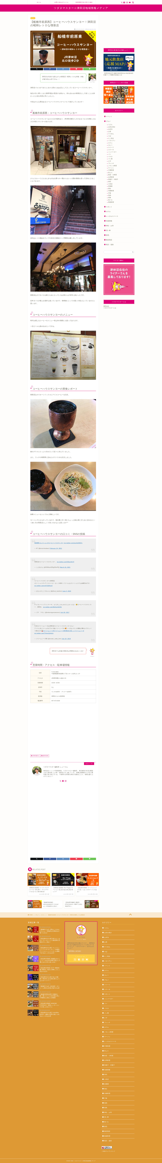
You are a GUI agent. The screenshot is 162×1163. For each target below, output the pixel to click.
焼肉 (109, 195)
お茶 (109, 131)
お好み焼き (111, 127)
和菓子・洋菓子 (113, 179)
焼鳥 (109, 197)
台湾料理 (111, 177)
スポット (109, 207)
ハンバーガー (112, 152)
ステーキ (111, 149)
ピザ (109, 161)
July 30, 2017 (64, 612)
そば (109, 136)
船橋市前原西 (45, 755)
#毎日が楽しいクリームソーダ (74, 631)
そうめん (111, 133)
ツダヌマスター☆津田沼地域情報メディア (81, 8)
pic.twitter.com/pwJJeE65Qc (73, 543)
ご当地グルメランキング (108, 1151)
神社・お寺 (110, 225)
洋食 (109, 193)
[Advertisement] (63, 798)
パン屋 (110, 159)
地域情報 (109, 221)
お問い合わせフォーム (61, 2)
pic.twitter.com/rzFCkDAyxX (43, 585)
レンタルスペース (112, 216)
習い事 (108, 230)
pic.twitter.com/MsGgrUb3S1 (52, 607)
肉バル (110, 200)
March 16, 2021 (65, 567)
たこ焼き (111, 138)
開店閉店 (109, 240)
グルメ (108, 121)
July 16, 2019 (66, 638)
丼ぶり (110, 172)
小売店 (110, 184)
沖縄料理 (111, 190)
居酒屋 (110, 186)
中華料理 (111, 170)
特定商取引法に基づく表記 (84, 2)
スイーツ (111, 147)
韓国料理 (111, 202)
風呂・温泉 (110, 244)
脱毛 (107, 235)
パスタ (110, 156)
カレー (110, 145)
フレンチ (111, 163)
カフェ (32, 18)
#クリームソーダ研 (59, 631)
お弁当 (110, 129)
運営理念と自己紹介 (75, 951)
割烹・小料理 (112, 174)
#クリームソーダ (48, 631)
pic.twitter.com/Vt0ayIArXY (65, 562)
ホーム (39, 2)
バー (109, 154)
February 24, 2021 (56, 548)
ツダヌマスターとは (110, 308)
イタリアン (111, 140)
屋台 (109, 188)
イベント (109, 116)
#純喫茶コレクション (41, 543)
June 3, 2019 (66, 591)
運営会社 (106, 306)
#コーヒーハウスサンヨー (56, 543)
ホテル (108, 211)
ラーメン (111, 168)
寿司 (109, 181)
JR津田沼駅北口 (35, 755)
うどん (110, 124)
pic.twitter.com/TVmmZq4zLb (43, 633)
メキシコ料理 (112, 165)
